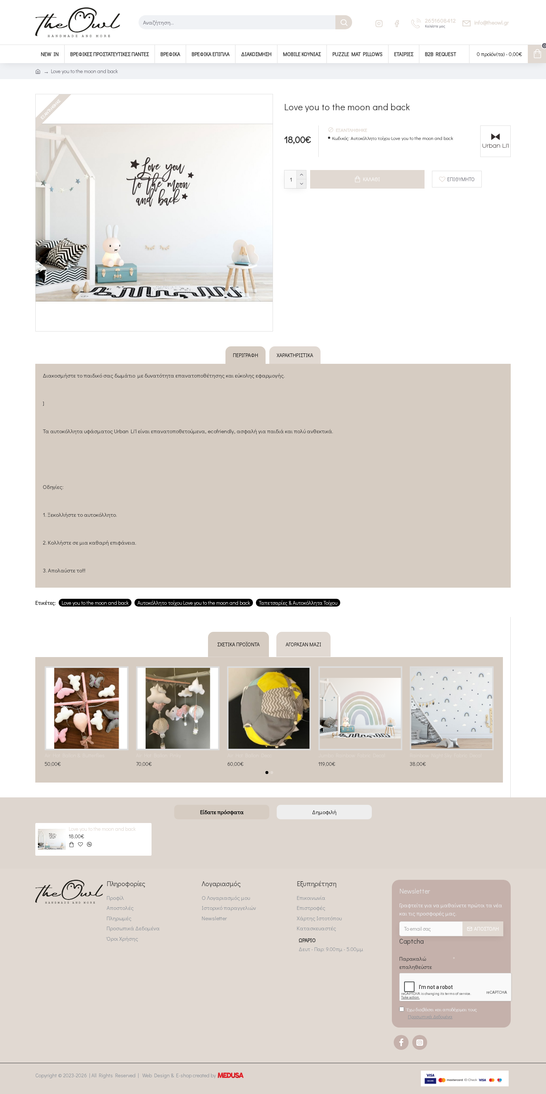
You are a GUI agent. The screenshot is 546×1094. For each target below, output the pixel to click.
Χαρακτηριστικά (295, 355)
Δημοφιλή (324, 812)
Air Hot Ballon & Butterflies (75, 755)
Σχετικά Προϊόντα (238, 644)
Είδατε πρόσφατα (222, 812)
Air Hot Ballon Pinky (158, 755)
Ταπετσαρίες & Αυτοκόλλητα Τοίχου (298, 602)
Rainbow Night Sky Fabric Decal (446, 755)
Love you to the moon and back (95, 602)
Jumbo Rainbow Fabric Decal (351, 755)
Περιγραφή (245, 355)
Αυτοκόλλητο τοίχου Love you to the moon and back (193, 602)
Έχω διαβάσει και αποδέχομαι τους (442, 1013)
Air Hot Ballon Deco (249, 755)
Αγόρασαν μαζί (303, 644)
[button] (266, 772)
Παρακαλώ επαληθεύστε (415, 963)
